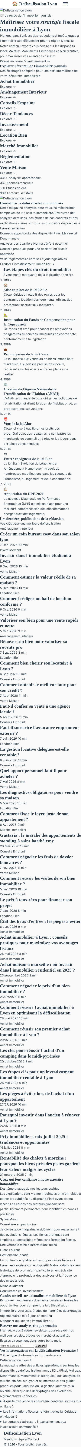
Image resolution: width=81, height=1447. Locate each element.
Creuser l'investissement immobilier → (27, 264)
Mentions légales (16, 1439)
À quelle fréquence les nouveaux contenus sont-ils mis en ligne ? (40, 1403)
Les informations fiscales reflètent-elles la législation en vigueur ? (39, 1414)
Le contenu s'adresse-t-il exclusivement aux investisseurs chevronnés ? (33, 1424)
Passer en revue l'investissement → (25, 61)
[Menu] (65, 4)
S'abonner (40, 1345)
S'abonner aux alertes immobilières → (27, 1321)
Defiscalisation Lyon (34, 3)
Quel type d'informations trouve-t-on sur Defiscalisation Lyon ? (30, 1357)
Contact (33, 1439)
